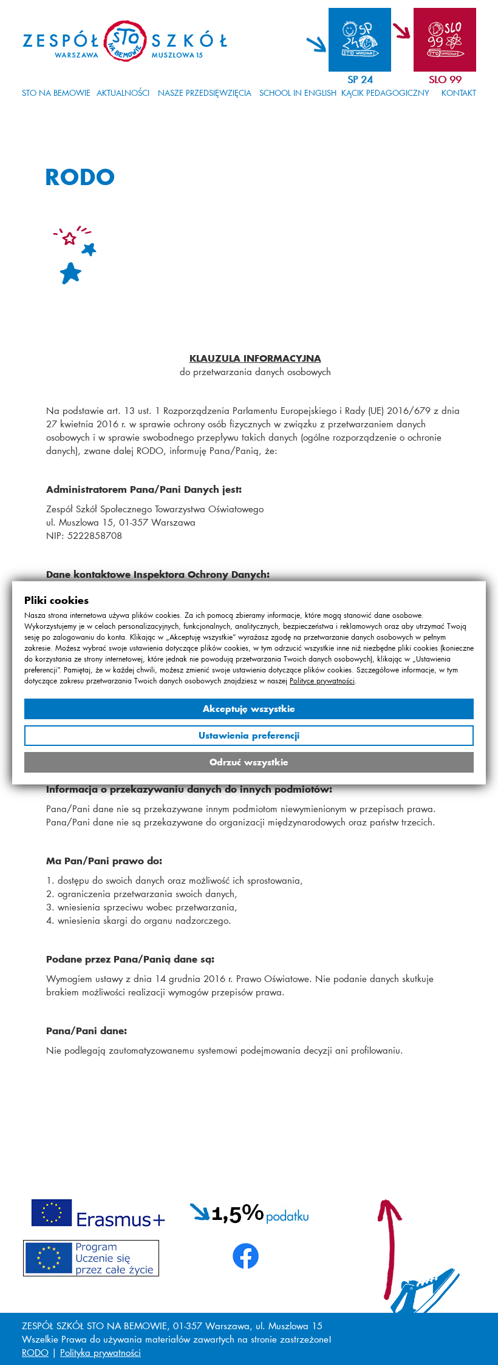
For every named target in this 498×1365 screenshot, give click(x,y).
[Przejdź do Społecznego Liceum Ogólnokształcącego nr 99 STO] (433, 40)
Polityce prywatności (322, 680)
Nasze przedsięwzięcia (204, 92)
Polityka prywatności (100, 1352)
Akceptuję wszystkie (249, 708)
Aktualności (123, 92)
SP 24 (360, 79)
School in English (297, 92)
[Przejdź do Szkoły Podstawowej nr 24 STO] (348, 40)
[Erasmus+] (98, 1211)
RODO (35, 1352)
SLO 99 (445, 79)
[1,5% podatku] (249, 1211)
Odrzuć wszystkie (249, 761)
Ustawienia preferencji (249, 734)
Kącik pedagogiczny (385, 92)
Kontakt (459, 92)
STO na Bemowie (56, 92)
